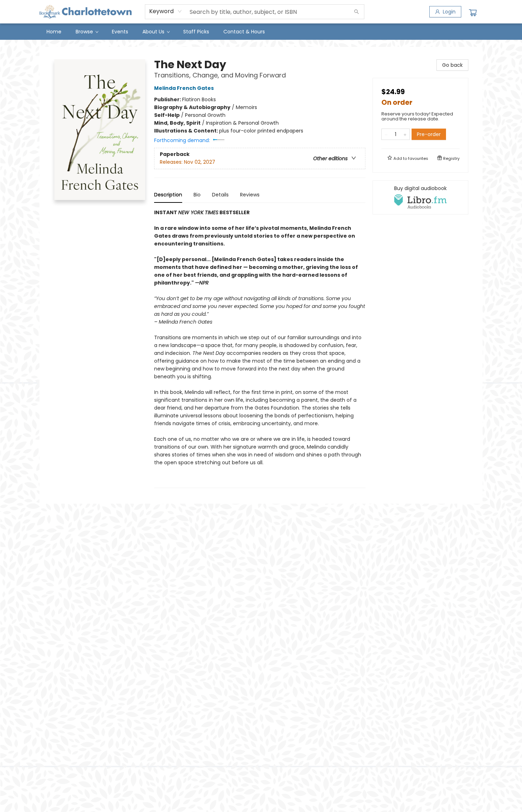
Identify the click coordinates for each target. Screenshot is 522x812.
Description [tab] (168, 194)
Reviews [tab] (250, 194)
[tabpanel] (259, 348)
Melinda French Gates (184, 88)
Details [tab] (220, 194)
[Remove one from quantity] (386, 134)
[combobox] (165, 11)
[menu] (261, 31)
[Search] (356, 12)
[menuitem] (54, 31)
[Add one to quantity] (405, 134)
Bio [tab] (197, 194)
